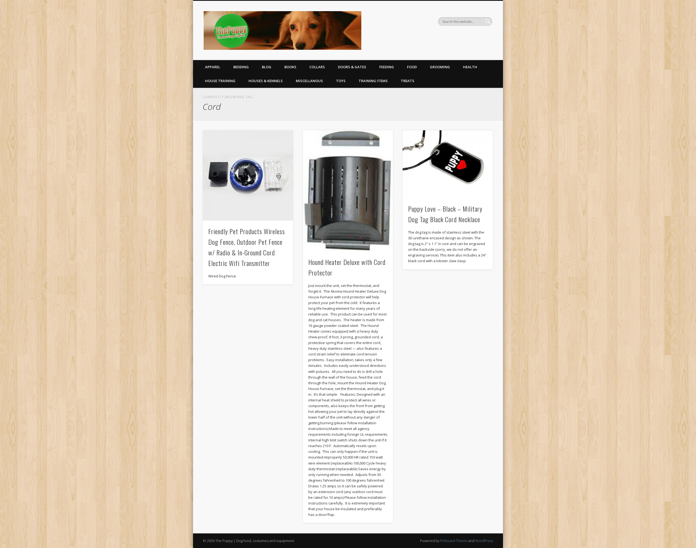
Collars (317, 66)
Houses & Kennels (265, 80)
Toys (341, 80)
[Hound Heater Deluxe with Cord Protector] (348, 190)
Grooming (440, 66)
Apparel (212, 66)
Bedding (241, 66)
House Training (220, 80)
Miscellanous (309, 80)
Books (290, 66)
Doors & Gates (352, 66)
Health (470, 66)
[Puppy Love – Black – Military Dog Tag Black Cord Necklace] (448, 164)
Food (412, 66)
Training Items (373, 80)
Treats (407, 80)
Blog (266, 66)
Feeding (386, 66)
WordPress (484, 540)
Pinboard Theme (453, 540)
